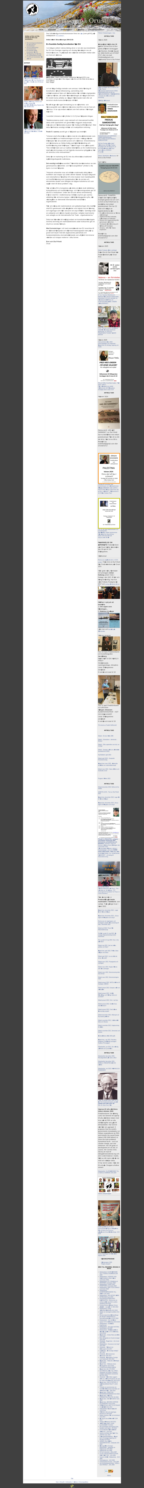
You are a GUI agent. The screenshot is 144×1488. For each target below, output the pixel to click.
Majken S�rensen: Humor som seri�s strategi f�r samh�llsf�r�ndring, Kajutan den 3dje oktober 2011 (34, 104)
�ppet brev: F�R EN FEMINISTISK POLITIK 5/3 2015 (109, 1396)
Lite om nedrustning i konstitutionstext (32, 48)
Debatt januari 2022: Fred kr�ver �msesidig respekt (107, 1010)
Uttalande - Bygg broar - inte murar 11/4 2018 (109, 1341)
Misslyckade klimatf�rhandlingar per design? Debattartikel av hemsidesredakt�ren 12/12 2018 (109, 1316)
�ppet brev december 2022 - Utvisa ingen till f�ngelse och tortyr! (108, 916)
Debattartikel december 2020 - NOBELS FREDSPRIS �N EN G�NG (107, 1063)
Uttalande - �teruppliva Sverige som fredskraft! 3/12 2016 (109, 1358)
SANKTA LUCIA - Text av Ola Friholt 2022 (108, 792)
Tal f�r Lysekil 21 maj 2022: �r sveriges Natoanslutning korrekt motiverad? (107, 935)
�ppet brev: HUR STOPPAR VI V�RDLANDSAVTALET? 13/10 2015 (109, 1383)
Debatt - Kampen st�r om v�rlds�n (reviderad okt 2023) (108, 750)
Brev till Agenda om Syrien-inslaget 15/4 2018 (110, 1338)
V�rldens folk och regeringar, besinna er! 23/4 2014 (108, 1412)
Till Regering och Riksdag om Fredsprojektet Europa (34, 54)
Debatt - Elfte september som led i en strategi (108, 745)
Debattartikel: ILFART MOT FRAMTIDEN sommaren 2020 (108, 1285)
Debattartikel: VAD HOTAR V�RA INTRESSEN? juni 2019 (109, 1296)
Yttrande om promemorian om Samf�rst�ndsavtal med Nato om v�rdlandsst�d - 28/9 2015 (110, 1388)
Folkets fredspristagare (104, 1193)
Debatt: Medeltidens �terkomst (107, 155)
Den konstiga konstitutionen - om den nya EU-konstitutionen (35, 44)
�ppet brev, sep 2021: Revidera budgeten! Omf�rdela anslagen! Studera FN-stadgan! (107, 1041)
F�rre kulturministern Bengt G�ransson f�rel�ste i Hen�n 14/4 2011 (33, 131)
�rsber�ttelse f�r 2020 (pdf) (106, 1036)
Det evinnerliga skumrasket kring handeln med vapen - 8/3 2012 (109, 1427)
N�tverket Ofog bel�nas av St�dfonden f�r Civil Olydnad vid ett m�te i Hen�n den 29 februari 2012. (33, 81)
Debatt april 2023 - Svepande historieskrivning (106, 759)
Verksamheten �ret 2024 (105, 342)
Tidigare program (105, 1264)
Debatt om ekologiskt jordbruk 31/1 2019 (109, 1312)
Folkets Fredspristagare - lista (106, 33)
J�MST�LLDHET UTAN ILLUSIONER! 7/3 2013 (107, 1424)
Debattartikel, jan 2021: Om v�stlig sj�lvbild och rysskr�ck (108, 1047)
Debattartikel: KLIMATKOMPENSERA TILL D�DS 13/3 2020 (108, 1292)
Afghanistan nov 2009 (106, 1450)
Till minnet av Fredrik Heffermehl (107, 725)
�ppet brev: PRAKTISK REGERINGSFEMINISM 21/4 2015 (110, 1393)
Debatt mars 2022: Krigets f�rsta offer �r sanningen (107, 967)
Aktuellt (52, 29)
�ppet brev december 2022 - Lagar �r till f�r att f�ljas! (108, 911)
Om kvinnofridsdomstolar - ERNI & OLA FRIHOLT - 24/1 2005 (109, 1464)
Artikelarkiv (66, 29)
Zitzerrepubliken (97, 29)
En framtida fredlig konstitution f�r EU (32, 51)
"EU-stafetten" (60, 35)
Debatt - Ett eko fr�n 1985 (105, 736)
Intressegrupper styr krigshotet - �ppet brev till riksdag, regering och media (108, 345)
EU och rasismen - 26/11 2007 (108, 1452)
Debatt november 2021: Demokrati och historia (109, 1031)
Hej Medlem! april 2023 (104, 755)
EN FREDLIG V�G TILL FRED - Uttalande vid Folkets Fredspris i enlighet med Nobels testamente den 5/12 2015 (109, 1373)
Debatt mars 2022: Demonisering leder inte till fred (109, 972)
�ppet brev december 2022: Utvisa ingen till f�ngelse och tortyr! (108, 803)
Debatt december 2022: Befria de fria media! (108, 787)
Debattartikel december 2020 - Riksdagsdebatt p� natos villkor (107, 1056)
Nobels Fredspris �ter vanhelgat (107, 250)
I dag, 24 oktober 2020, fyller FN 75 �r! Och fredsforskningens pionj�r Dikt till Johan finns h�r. (108, 1103)
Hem (41, 29)
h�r (81, 33)
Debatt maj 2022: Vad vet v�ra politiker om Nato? (107, 946)
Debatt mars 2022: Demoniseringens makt (108, 977)
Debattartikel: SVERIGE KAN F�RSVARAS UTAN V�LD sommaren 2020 (108, 1278)
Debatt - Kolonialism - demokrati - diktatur (107, 740)
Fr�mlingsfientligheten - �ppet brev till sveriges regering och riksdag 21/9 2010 (109, 1438)
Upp (72, 1478)
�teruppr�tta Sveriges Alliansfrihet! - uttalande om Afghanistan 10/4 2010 (107, 1447)
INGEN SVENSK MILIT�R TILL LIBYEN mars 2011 (109, 1434)
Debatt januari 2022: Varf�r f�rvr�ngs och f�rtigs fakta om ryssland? (107, 995)
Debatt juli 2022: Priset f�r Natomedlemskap (105, 928)
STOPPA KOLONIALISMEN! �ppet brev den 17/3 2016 (108, 1368)
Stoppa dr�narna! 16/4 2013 (108, 1421)
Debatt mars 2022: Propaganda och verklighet (108, 962)
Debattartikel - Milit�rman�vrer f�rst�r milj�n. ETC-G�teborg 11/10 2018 (109, 1331)
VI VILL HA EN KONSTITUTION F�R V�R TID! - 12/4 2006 (109, 1454)
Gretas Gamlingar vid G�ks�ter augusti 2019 (107, 1254)
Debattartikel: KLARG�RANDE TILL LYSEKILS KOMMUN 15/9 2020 (108, 1171)
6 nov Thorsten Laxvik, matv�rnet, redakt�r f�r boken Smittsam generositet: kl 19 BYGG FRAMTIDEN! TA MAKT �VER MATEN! (108, 331)
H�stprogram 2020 (106, 1262)
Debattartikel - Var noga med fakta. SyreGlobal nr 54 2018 (109, 1327)
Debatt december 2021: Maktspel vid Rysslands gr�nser (108, 1015)
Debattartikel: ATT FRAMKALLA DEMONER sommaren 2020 (109, 1282)
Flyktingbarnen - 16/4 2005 (107, 1460)
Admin (109, 1475)
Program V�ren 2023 (104, 778)
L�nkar (80, 29)
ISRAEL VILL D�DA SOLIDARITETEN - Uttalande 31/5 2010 (109, 1442)
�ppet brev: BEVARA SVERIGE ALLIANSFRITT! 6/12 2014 (109, 1402)
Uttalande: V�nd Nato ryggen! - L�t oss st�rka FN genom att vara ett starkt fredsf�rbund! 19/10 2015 (110, 1378)
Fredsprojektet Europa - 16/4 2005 (109, 1461)
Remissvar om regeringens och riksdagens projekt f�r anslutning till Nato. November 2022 (108, 922)
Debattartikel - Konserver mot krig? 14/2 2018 (109, 1344)
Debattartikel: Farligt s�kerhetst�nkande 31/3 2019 (109, 1309)
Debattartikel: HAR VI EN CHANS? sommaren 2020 (110, 1288)
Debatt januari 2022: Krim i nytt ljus (108, 1000)
